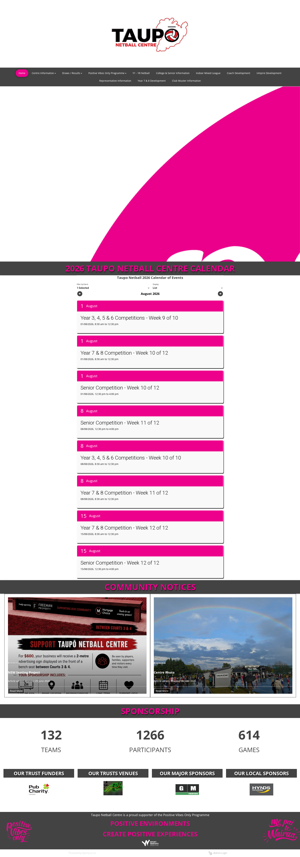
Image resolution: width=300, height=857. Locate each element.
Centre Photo (164, 672)
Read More (16, 690)
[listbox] (113, 288)
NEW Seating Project (24, 672)
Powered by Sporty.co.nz (82, 853)
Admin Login (219, 853)
